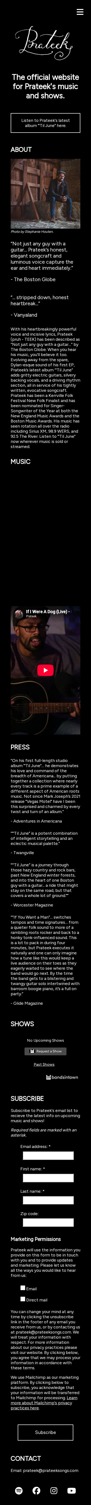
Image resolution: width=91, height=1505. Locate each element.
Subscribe (45, 1432)
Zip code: (29, 1213)
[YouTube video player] (45, 670)
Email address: (34, 1146)
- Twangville (22, 852)
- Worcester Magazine (32, 904)
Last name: (31, 1191)
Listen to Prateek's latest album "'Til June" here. (45, 123)
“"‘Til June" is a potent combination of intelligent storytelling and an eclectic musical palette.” (44, 838)
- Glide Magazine (27, 1003)
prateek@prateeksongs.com (50, 1470)
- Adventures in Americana (36, 821)
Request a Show (49, 1051)
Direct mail (36, 1299)
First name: (31, 1168)
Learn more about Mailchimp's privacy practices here (44, 1402)
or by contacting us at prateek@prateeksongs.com (45, 1329)
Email (31, 1288)
